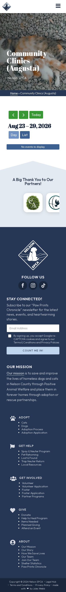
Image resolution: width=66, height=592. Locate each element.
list (24, 135)
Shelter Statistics (31, 563)
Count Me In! (33, 350)
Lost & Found (29, 458)
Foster (26, 489)
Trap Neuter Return (32, 461)
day (14, 135)
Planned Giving (30, 525)
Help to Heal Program (34, 518)
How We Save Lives (33, 553)
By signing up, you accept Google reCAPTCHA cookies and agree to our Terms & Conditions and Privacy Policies (36, 339)
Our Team (27, 556)
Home (14, 93)
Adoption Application (34, 432)
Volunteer (28, 483)
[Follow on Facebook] (22, 285)
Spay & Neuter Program (35, 451)
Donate (26, 515)
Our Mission (28, 546)
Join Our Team (30, 560)
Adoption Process (32, 429)
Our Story (27, 550)
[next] (23, 115)
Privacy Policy (42, 584)
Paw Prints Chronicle (33, 566)
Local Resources (31, 464)
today (36, 115)
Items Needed (29, 521)
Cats (24, 422)
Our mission (15, 373)
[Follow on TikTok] (43, 285)
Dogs (24, 426)
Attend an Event (31, 528)
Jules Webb (39, 588)
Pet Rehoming (29, 454)
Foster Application (33, 493)
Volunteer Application (35, 486)
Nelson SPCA (36, 581)
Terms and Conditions (21, 584)
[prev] (13, 115)
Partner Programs (33, 496)
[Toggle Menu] (58, 5)
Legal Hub (51, 581)
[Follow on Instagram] (33, 285)
